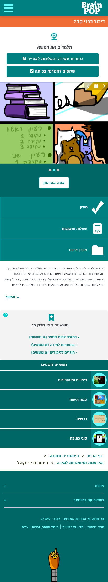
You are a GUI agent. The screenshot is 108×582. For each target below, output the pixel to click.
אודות (54, 485)
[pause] (96, 86)
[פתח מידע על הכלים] (5, 315)
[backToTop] (54, 565)
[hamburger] (8, 8)
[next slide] (88, 86)
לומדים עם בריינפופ (54, 500)
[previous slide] (104, 86)
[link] (54, 207)
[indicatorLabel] (58, 170)
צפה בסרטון (54, 182)
